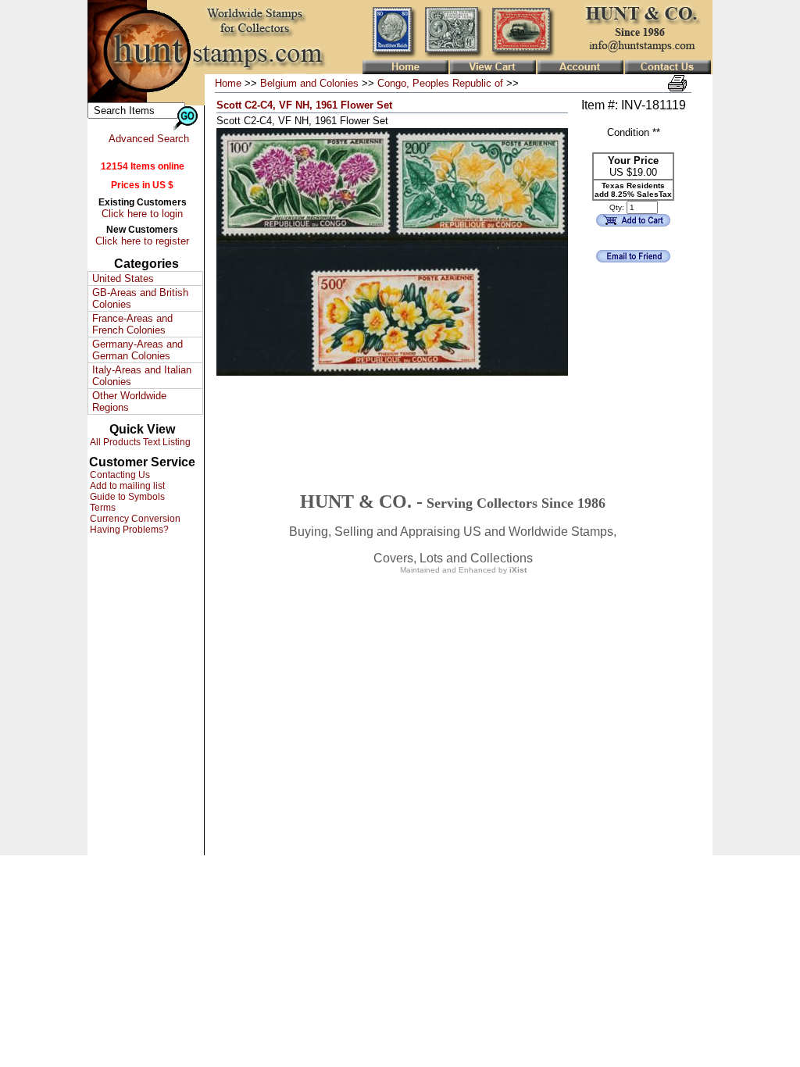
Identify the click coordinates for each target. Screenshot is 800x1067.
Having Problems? (128, 529)
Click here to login (142, 213)
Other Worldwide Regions (129, 401)
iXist (518, 570)
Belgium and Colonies (309, 83)
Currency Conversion (134, 518)
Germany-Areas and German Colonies (137, 350)
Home (228, 83)
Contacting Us (119, 474)
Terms (102, 507)
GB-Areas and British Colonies (140, 298)
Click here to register (142, 241)
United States (123, 278)
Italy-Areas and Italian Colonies (141, 375)
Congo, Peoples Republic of (440, 83)
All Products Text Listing (139, 442)
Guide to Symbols (126, 496)
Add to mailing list (126, 485)
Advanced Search (149, 139)
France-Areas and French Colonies (132, 324)
